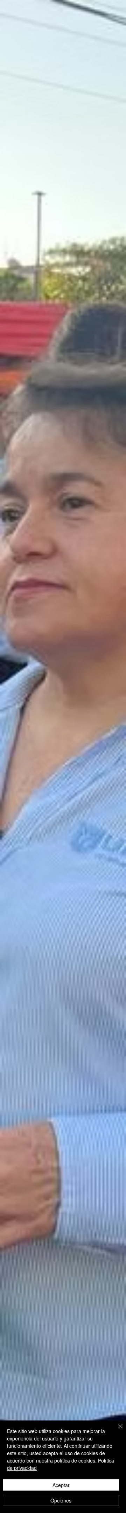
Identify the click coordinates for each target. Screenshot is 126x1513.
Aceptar (61, 1484)
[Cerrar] (116, 1430)
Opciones (60, 1500)
